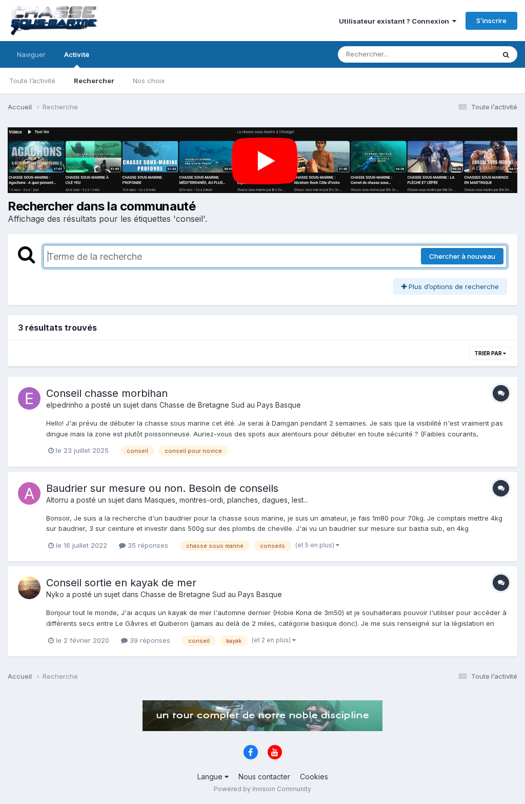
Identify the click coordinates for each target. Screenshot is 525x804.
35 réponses (147, 545)
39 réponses (149, 640)
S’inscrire (491, 20)
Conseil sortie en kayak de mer (121, 583)
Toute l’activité (32, 80)
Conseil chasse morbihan (107, 393)
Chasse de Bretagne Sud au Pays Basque (230, 404)
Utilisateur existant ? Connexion (395, 21)
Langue (211, 776)
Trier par (488, 353)
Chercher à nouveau (462, 256)
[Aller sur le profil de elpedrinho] (29, 398)
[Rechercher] (506, 54)
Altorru (57, 499)
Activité (76, 54)
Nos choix (149, 80)
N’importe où (461, 54)
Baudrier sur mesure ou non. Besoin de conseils (162, 488)
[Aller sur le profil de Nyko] (29, 588)
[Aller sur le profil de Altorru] (29, 493)
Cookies (314, 776)
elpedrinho (64, 404)
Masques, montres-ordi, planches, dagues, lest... (226, 499)
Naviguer (31, 54)
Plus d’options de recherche (453, 286)
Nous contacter (264, 776)
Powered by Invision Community (262, 789)
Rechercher (94, 80)
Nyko (55, 594)
